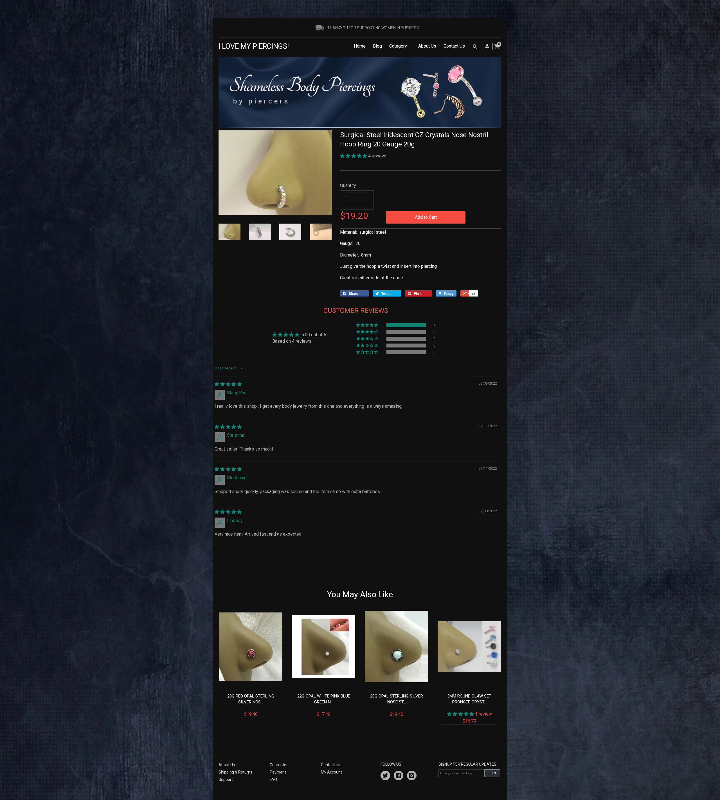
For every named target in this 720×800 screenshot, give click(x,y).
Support (226, 779)
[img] (228, 384)
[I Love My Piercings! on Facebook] (398, 776)
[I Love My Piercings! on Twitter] (385, 776)
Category (398, 46)
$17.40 (323, 705)
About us (227, 765)
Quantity (348, 185)
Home (360, 46)
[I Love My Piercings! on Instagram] (412, 776)
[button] (354, 156)
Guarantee (279, 765)
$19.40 (250, 705)
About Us (427, 46)
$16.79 (469, 708)
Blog (377, 46)
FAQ (273, 779)
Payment (278, 772)
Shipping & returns (235, 772)
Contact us (330, 765)
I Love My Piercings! (254, 46)
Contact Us (454, 46)
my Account (331, 772)
